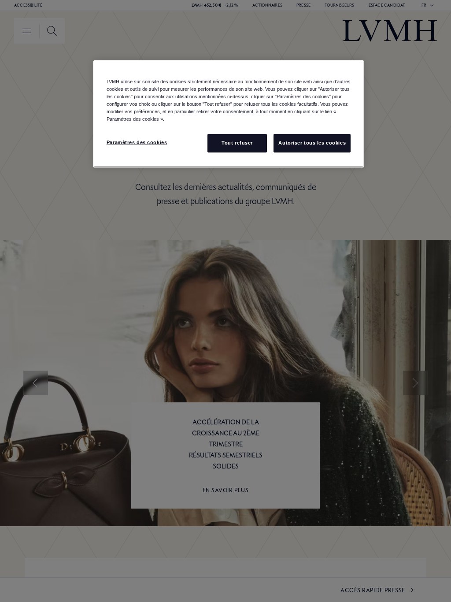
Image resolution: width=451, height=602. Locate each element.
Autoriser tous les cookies (312, 142)
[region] (228, 113)
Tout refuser (237, 142)
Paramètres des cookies (137, 142)
